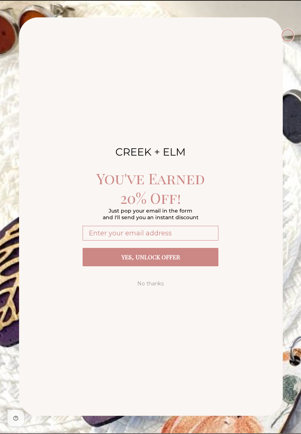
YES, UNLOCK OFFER (151, 257)
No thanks (150, 283)
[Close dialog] (288, 35)
